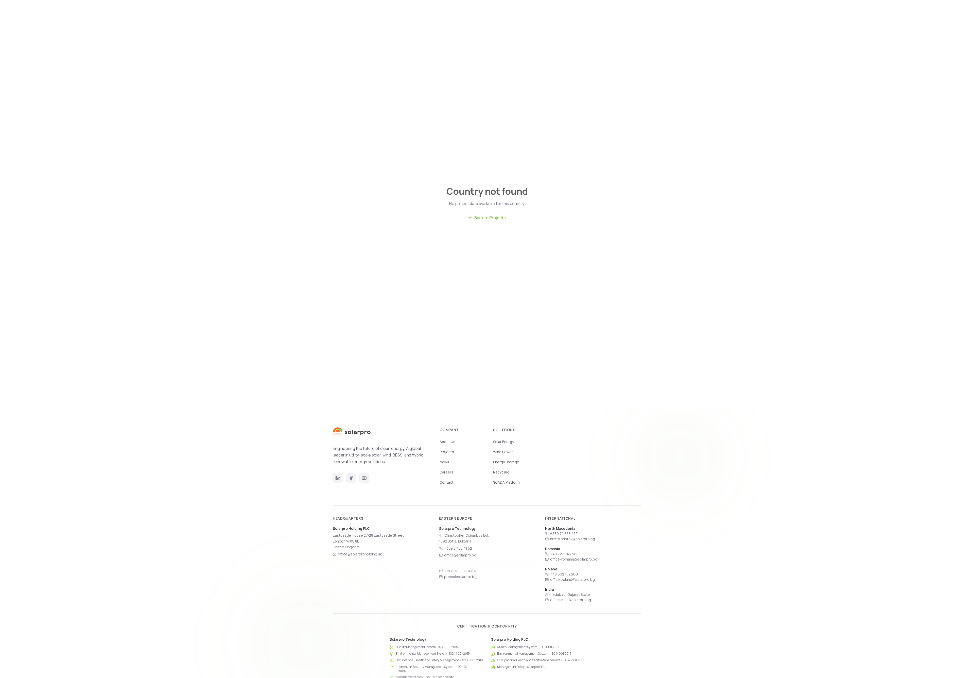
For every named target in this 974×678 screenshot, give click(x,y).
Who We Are (521, 13)
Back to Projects (490, 218)
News (600, 13)
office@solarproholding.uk (360, 554)
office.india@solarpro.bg (570, 599)
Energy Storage (506, 462)
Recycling (501, 472)
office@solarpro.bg (460, 555)
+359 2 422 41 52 (458, 548)
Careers (623, 13)
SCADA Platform (506, 482)
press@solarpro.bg (460, 576)
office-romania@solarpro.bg (573, 559)
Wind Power (503, 451)
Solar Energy (503, 441)
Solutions (551, 13)
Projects (577, 13)
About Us (447, 441)
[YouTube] (364, 478)
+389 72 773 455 (564, 533)
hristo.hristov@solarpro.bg (572, 538)
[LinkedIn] (338, 478)
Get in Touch (652, 13)
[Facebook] (351, 478)
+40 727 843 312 (563, 553)
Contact (447, 482)
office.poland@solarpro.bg (572, 579)
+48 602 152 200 (564, 574)
